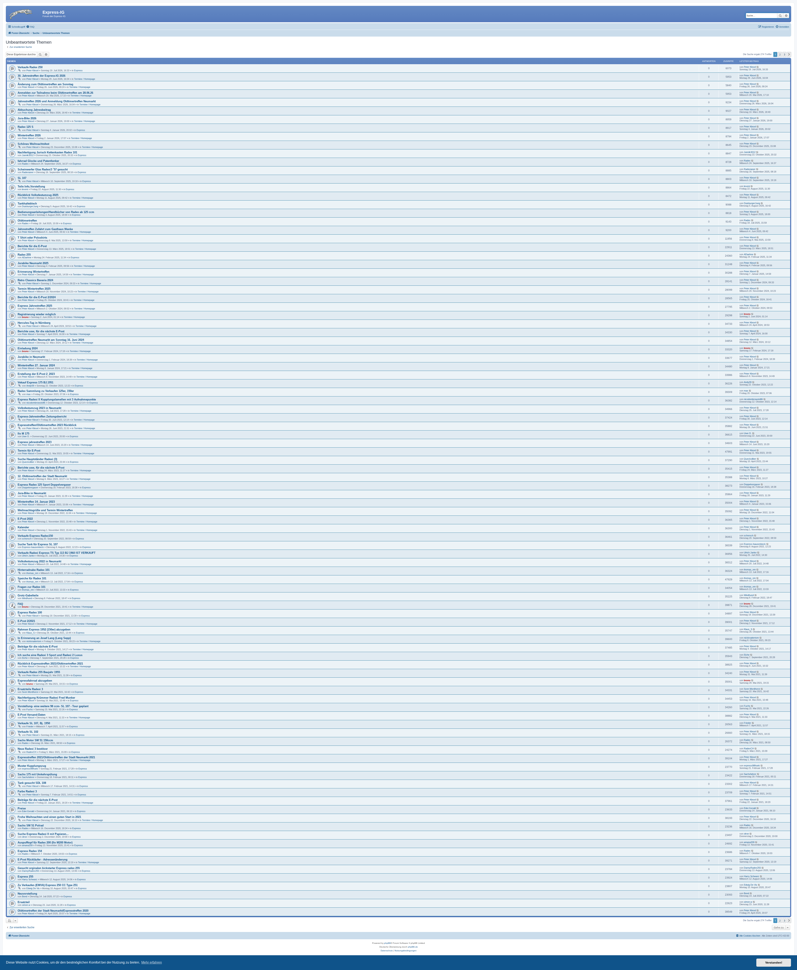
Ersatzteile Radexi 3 (30, 689)
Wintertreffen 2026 (29, 135)
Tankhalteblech (27, 203)
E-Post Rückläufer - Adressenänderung (42, 859)
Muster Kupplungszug (32, 765)
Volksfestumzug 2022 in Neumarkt (39, 561)
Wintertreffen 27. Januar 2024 (36, 365)
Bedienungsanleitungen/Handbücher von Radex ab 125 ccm (56, 212)
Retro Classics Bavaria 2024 (35, 280)
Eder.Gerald (28, 811)
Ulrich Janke (28, 555)
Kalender (23, 527)
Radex (25, 163)
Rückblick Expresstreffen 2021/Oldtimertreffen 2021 (50, 663)
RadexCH (31, 752)
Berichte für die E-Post (32, 246)
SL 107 (22, 178)
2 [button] (780, 54)
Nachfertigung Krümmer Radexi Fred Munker (46, 697)
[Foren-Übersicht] (25, 13)
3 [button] (784, 54)
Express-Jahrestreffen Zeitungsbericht (42, 416)
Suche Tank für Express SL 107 (38, 544)
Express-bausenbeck (33, 547)
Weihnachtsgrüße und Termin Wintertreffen (45, 510)
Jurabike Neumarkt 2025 (33, 263)
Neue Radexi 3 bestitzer (33, 748)
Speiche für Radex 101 (32, 578)
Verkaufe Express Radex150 (35, 535)
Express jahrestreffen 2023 (34, 442)
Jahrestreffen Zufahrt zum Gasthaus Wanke (45, 229)
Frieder (30, 726)
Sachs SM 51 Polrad (31, 825)
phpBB (387, 943)
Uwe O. (26, 436)
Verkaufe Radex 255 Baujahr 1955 (39, 672)
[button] (789, 54)
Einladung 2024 (28, 348)
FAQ (20, 604)
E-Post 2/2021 (26, 621)
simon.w (26, 905)
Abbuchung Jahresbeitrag (34, 109)
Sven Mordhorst (30, 692)
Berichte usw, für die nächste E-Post (41, 331)
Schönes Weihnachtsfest (33, 143)
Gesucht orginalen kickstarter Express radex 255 (49, 868)
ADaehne (26, 257)
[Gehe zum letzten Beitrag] (758, 67)
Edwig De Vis (33, 888)
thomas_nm (32, 573)
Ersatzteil (24, 902)
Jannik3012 (28, 155)
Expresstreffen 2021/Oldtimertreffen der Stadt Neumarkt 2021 (56, 757)
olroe (24, 837)
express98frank (30, 768)
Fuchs (29, 709)
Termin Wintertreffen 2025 (34, 288)
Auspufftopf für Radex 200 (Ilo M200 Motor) (45, 842)
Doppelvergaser (30, 487)
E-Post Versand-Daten (31, 714)
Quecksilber (28, 462)
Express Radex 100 (30, 612)
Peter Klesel (32, 70)
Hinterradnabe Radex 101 (34, 569)
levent (25, 189)
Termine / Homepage (84, 79)
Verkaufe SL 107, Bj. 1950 (34, 723)
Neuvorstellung (27, 893)
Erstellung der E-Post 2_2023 (36, 373)
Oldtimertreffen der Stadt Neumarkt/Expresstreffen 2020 (53, 910)
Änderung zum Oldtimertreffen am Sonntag (45, 84)
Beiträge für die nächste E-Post (37, 646)
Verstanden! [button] (773, 962)
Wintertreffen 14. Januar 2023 (36, 501)
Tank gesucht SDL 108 (32, 782)
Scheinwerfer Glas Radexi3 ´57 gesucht (43, 169)
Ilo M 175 (23, 433)
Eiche (25, 658)
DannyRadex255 (30, 871)
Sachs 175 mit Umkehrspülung (37, 774)
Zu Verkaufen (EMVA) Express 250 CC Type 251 (48, 885)
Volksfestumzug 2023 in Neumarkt (39, 408)
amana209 (27, 845)
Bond (24, 896)
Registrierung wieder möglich (37, 314)
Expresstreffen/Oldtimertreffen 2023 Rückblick (47, 425)
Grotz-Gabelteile (28, 595)
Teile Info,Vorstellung (31, 186)
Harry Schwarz (29, 879)
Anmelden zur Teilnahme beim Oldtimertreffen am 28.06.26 (55, 92)
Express (78, 70)
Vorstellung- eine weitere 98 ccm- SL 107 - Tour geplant (53, 706)
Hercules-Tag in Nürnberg (34, 322)
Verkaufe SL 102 (28, 731)
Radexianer (28, 172)
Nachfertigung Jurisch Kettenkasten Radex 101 (47, 152)
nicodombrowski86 (35, 402)
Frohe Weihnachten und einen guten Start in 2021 (49, 817)
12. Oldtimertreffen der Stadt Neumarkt (42, 476)
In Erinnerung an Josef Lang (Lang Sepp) (44, 638)
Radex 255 (24, 254)
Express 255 (25, 876)
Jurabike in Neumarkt (31, 356)
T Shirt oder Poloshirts (32, 237)
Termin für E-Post (29, 450)
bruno (25, 317)
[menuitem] (30, 26)
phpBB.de (413, 947)
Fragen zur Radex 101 (31, 586)
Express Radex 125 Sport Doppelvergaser (44, 484)
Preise (22, 808)
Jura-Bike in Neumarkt (32, 493)
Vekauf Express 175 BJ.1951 (35, 382)
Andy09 (30, 385)
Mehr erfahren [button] (151, 962)
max (28, 394)
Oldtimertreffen (27, 220)
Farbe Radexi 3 (27, 791)
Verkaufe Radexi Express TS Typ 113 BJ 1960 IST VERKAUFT (56, 552)
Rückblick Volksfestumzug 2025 (38, 195)
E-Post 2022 (25, 518)
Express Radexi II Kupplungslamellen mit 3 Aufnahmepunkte (57, 399)
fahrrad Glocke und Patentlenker (38, 160)
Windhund (27, 598)
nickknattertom (33, 641)
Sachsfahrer (28, 777)
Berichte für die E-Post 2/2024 (37, 297)
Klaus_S (30, 632)
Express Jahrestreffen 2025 (35, 305)
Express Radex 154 (30, 851)
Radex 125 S (25, 126)
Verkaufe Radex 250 (30, 67)
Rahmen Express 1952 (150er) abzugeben (44, 629)
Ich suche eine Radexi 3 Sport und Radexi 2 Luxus (50, 655)
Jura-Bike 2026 (27, 118)
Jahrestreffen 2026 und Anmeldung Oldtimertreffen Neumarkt (57, 101)
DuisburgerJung (30, 206)
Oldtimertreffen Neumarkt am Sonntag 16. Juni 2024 (51, 339)
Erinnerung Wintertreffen (33, 271)
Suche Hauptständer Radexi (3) (37, 459)
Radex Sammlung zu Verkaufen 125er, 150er (46, 391)
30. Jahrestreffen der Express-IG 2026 (41, 75)
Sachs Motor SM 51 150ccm (35, 740)
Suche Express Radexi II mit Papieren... (43, 834)
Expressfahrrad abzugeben (35, 680)
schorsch (27, 538)
